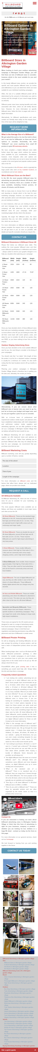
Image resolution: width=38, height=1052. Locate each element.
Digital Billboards (8, 577)
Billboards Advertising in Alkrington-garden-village (18, 958)
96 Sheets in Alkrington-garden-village (16, 969)
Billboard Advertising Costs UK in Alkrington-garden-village (17, 972)
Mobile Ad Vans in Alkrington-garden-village (18, 1027)
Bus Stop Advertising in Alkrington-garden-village (19, 989)
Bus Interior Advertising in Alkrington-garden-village (18, 1038)
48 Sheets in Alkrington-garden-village (16, 966)
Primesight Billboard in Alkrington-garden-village (19, 981)
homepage (9, 839)
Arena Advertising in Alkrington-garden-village (18, 1013)
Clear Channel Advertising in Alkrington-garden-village (19, 978)
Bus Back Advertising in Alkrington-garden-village (17, 1034)
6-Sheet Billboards (8, 548)
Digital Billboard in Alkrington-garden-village (18, 1001)
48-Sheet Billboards (9, 516)
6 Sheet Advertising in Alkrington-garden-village (19, 964)
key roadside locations (26, 169)
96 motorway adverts (20, 146)
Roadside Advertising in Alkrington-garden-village (18, 994)
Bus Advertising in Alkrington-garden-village (18, 1023)
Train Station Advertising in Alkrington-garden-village (19, 1008)
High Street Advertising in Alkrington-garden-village (18, 984)
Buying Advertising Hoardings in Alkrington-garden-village (19, 1047)
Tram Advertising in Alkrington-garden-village (18, 1015)
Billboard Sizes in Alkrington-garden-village (18, 962)
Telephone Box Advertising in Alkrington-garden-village (19, 998)
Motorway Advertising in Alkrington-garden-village (18, 1004)
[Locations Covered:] (2, 3)
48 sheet (20, 167)
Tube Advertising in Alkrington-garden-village (18, 991)
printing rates (24, 666)
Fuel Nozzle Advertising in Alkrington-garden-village (18, 1043)
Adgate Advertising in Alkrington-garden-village (19, 1017)
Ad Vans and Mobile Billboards (12, 593)
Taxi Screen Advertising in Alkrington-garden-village (18, 1030)
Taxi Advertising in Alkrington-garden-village (18, 1021)
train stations (18, 172)
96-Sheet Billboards (9, 532)
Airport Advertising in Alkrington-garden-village (19, 1011)
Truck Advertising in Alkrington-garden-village (18, 1025)
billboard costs (25, 481)
